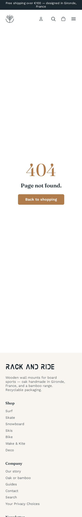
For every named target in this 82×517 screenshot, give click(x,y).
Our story (13, 471)
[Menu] (74, 19)
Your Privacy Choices (22, 504)
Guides (11, 484)
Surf (9, 411)
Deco (9, 450)
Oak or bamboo (18, 478)
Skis (9, 431)
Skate (10, 418)
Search (11, 497)
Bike (9, 437)
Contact (11, 491)
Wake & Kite (15, 443)
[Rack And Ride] (9, 19)
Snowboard (14, 424)
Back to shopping (41, 199)
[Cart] (63, 19)
